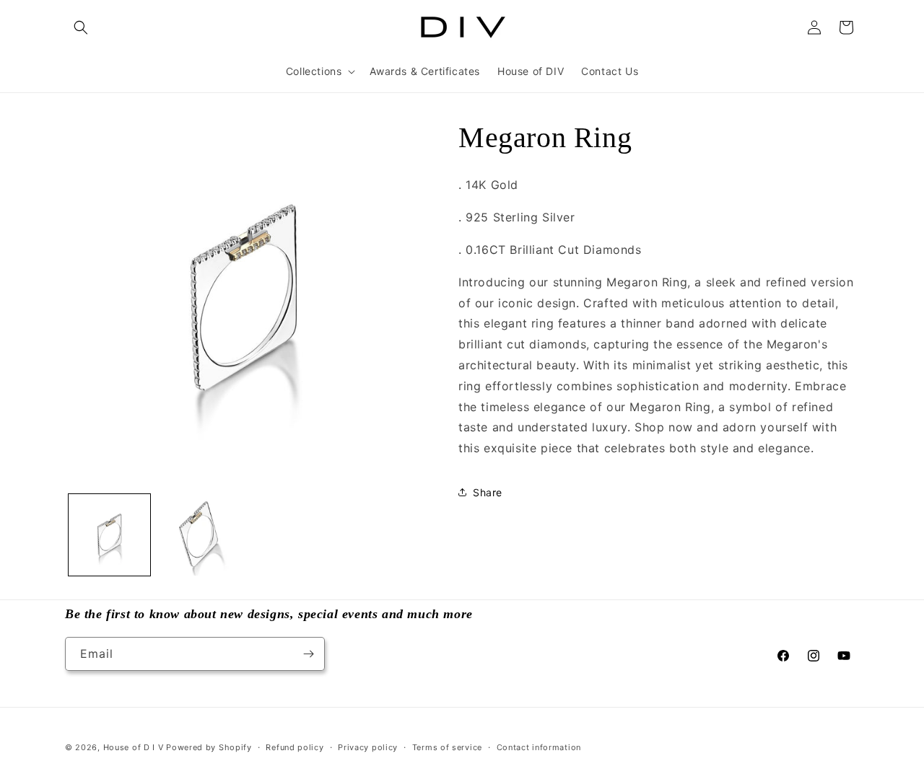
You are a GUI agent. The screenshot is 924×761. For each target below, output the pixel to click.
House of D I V (133, 747)
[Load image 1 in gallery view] (109, 535)
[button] (81, 27)
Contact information (539, 747)
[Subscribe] (308, 654)
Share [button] (487, 492)
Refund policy (294, 747)
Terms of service (447, 747)
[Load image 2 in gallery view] (198, 535)
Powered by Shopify (209, 747)
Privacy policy (368, 747)
